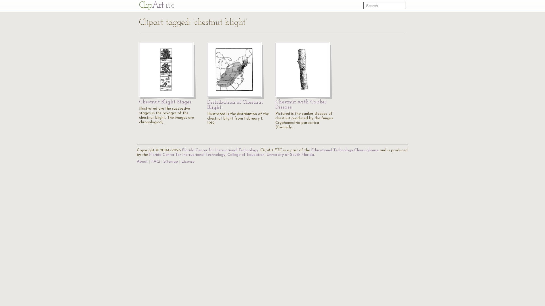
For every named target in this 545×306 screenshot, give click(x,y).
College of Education (246, 155)
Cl (156, 5)
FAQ (155, 162)
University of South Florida (290, 155)
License (187, 162)
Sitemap (171, 162)
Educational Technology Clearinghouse (345, 150)
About (142, 162)
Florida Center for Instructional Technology (220, 150)
